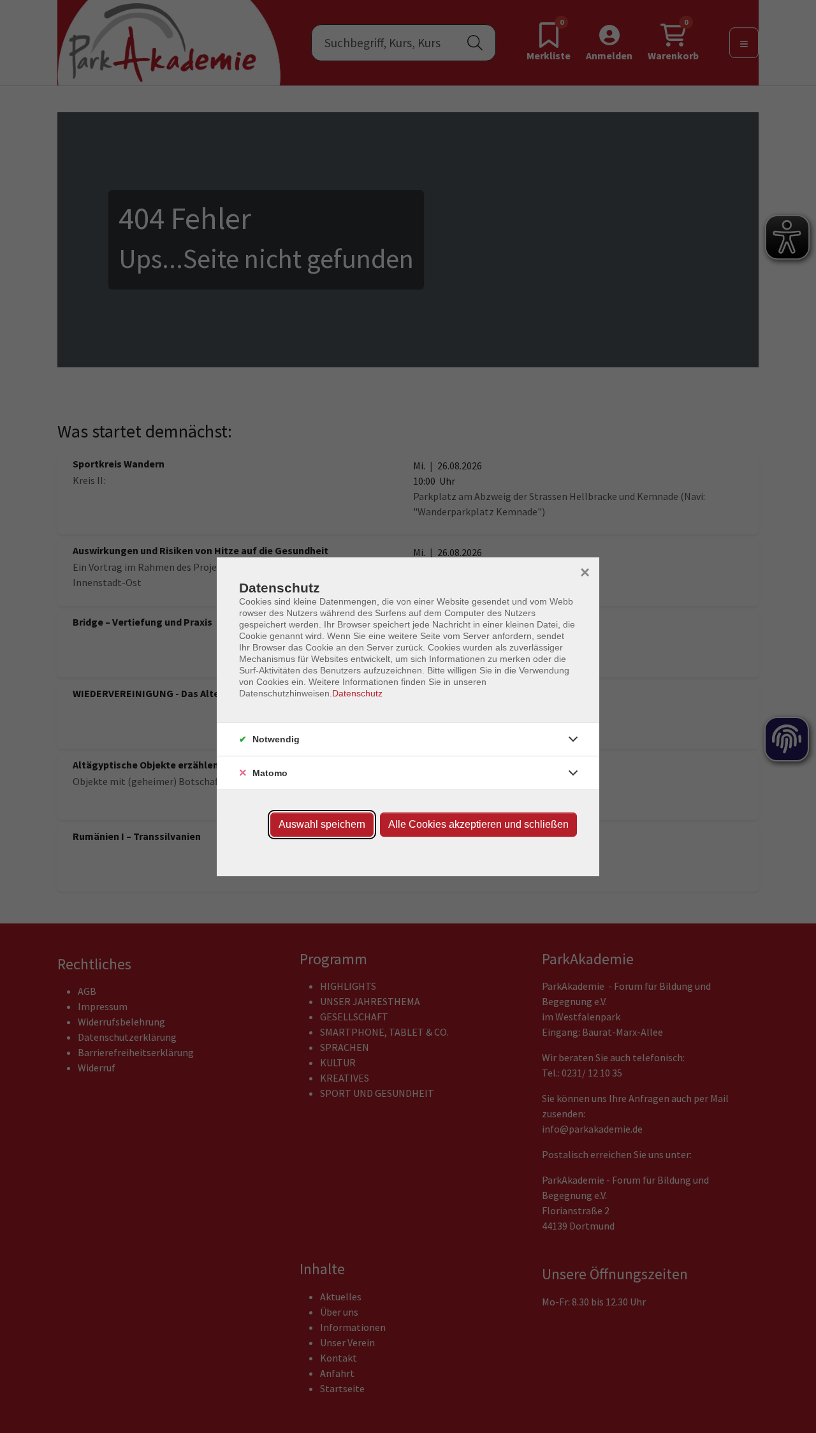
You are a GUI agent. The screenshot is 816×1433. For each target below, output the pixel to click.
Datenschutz (357, 693)
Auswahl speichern (322, 824)
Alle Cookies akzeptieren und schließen (478, 824)
